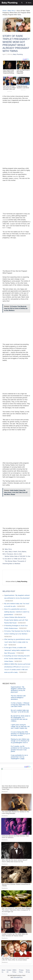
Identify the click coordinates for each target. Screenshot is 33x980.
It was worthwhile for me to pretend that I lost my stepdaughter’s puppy (19, 756)
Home (4, 10)
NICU (4, 554)
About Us (3, 971)
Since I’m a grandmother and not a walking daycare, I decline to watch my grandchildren (16, 611)
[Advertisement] (16, 151)
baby (6, 551)
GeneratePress (18, 977)
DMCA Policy (14, 971)
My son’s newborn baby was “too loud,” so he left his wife (20, 711)
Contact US (9, 971)
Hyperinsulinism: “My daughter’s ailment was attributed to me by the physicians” (18, 689)
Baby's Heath (13, 551)
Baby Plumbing (9, 2)
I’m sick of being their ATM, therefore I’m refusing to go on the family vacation (20, 733)
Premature (10, 554)
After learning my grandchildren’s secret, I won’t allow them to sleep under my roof (17, 642)
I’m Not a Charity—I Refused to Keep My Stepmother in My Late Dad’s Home (20, 704)
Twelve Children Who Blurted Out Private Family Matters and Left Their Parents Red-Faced (16, 620)
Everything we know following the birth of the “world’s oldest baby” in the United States (17, 658)
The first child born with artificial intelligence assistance (18, 697)
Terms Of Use (28, 971)
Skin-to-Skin (18, 554)
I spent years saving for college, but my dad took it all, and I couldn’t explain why (20, 726)
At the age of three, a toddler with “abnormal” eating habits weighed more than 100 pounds (17, 650)
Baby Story (11, 10)
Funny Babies (22, 551)
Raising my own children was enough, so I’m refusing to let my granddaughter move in (20, 740)
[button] (22, 2)
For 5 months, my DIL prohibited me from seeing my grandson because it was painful (20, 749)
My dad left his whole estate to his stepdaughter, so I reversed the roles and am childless (20, 718)
